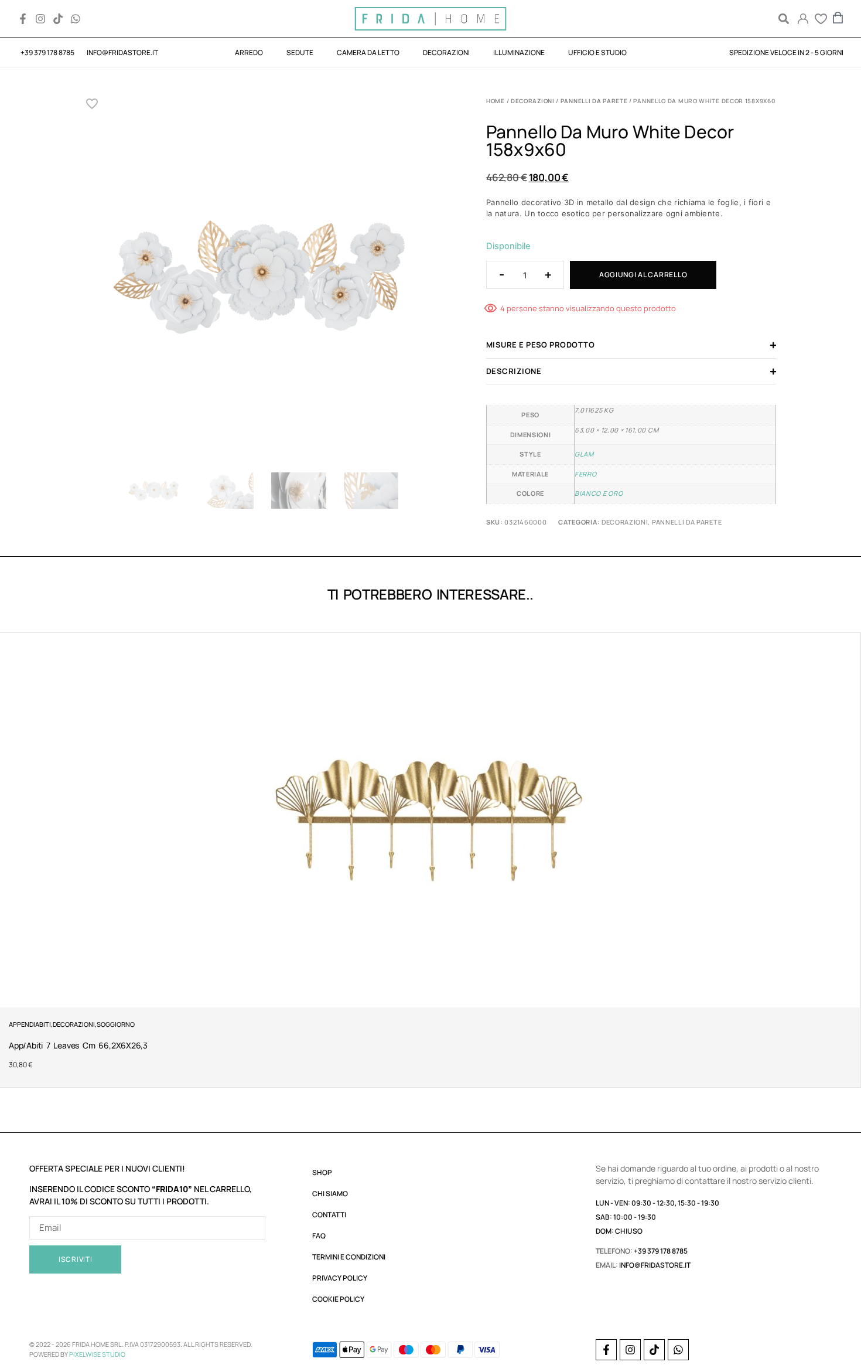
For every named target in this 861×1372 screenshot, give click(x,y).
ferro (585, 473)
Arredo (249, 52)
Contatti (329, 1215)
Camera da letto (368, 52)
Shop (322, 1172)
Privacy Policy (339, 1278)
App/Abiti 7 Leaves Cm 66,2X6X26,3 (78, 1045)
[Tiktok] (58, 18)
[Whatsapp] (75, 18)
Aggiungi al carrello (643, 275)
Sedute (299, 52)
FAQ (319, 1236)
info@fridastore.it (655, 1265)
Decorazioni (446, 52)
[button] (783, 19)
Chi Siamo (330, 1194)
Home (495, 101)
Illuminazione (519, 52)
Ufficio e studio (597, 52)
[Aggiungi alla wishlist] (92, 104)
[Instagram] (40, 18)
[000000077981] (262, 277)
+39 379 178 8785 (661, 1251)
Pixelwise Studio (97, 1354)
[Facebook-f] (23, 18)
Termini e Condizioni (348, 1257)
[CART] (838, 17)
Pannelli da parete (594, 101)
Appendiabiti (30, 1024)
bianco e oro (599, 493)
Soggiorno (116, 1024)
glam (584, 454)
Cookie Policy (338, 1299)
